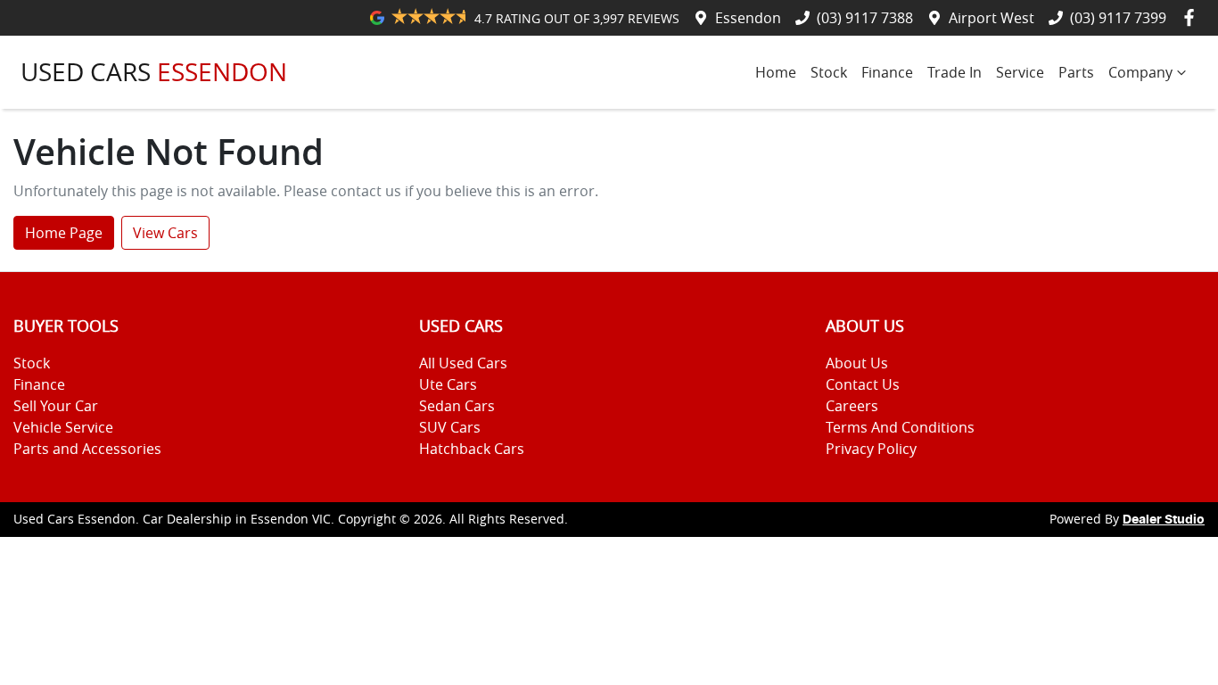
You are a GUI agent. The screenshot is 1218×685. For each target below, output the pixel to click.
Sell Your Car (55, 406)
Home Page (64, 233)
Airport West (991, 18)
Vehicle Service (63, 427)
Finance (887, 72)
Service (1020, 72)
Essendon (748, 18)
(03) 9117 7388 (865, 18)
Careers (852, 406)
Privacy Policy (871, 448)
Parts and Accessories (87, 448)
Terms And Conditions (900, 427)
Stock (829, 72)
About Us (857, 363)
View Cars (165, 233)
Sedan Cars (457, 406)
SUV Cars (450, 427)
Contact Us (863, 384)
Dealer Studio (1164, 520)
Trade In (954, 72)
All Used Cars (463, 363)
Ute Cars (448, 384)
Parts (1076, 72)
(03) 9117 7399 (1118, 18)
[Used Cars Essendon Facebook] (1193, 17)
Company (1140, 72)
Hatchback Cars (471, 448)
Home (775, 72)
